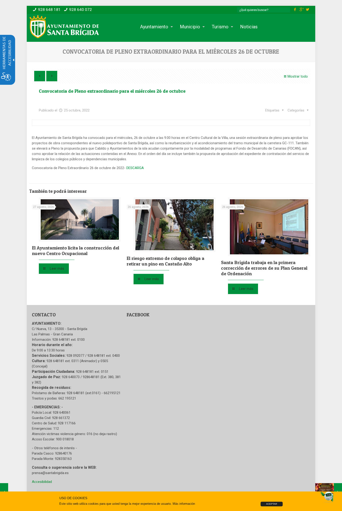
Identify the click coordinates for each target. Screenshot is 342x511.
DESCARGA (135, 168)
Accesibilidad (42, 482)
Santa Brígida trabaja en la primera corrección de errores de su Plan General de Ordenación (264, 268)
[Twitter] (307, 9)
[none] (80, 219)
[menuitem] (155, 26)
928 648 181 (49, 9)
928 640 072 (80, 9)
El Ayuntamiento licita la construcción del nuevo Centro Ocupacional (75, 250)
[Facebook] (295, 9)
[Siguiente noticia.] (51, 76)
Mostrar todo (298, 76)
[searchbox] (263, 10)
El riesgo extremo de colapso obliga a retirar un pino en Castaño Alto (165, 261)
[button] (299, 110)
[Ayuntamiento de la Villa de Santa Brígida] (64, 26)
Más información (184, 503)
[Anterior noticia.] (39, 76)
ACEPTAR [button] (271, 504)
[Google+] (301, 9)
